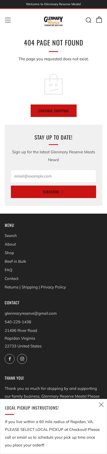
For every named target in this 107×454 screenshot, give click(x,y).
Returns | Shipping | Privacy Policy (35, 287)
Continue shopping (53, 110)
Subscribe (51, 191)
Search (11, 235)
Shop (9, 252)
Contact (11, 278)
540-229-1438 (18, 321)
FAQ (8, 269)
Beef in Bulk (15, 261)
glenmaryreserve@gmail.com (31, 313)
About (10, 244)
